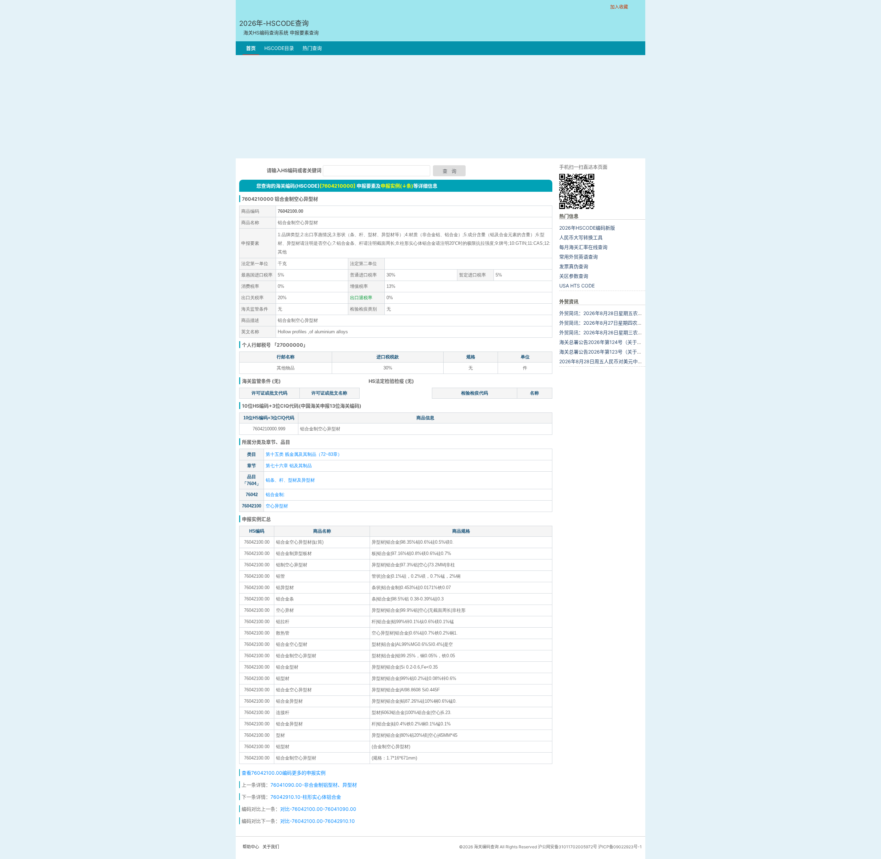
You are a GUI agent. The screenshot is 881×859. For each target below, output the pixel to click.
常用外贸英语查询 (578, 257)
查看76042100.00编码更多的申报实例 (284, 773)
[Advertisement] (440, 107)
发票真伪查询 (573, 266)
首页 (251, 48)
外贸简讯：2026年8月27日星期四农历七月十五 (610, 323)
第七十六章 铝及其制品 (289, 465)
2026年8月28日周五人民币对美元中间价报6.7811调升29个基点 (628, 361)
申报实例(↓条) (397, 186)
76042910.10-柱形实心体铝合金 (305, 797)
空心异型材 (277, 506)
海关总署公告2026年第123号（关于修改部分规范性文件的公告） (629, 352)
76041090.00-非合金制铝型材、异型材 (313, 785)
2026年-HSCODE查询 (279, 27)
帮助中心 (251, 846)
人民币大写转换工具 (581, 237)
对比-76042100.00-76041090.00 (318, 809)
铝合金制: (275, 494)
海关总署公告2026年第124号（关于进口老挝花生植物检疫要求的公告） (636, 342)
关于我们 (271, 846)
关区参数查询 (573, 276)
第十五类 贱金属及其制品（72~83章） (304, 454)
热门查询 (312, 48)
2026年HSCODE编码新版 (587, 228)
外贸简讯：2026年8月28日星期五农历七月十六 (610, 313)
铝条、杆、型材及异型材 (290, 480)
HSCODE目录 (279, 48)
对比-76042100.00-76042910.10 (317, 821)
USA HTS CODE (577, 286)
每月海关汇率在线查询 (583, 247)
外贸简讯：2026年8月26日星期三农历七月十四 (610, 332)
